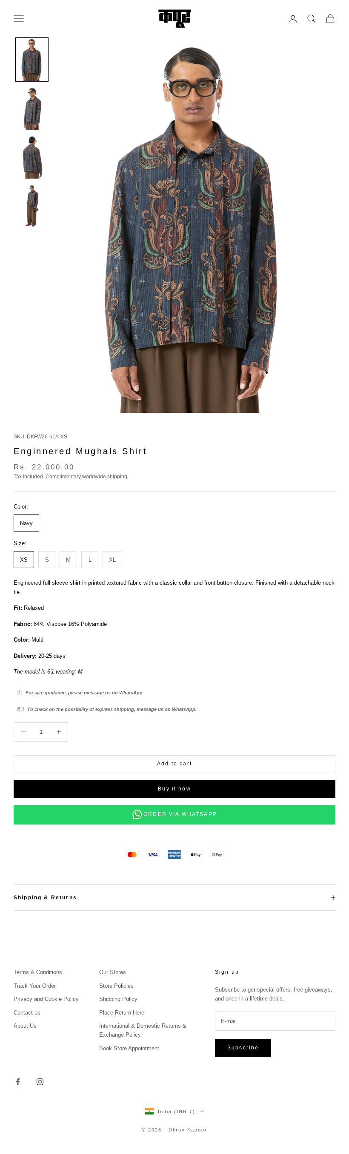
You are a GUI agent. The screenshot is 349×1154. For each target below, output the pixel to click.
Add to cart (174, 764)
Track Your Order (35, 986)
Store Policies (116, 986)
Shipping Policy (118, 999)
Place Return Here (121, 1012)
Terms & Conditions (38, 972)
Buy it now (174, 789)
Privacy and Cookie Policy (46, 999)
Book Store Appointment (129, 1048)
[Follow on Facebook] (18, 1081)
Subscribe (243, 1048)
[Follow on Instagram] (40, 1081)
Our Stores (112, 972)
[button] (32, 59)
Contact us (27, 1012)
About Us (25, 1026)
